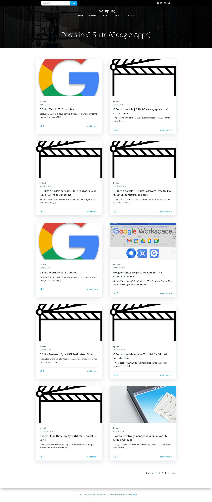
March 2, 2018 (119, 349)
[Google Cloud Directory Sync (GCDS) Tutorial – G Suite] (69, 404)
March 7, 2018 (45, 268)
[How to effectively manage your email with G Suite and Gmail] (143, 404)
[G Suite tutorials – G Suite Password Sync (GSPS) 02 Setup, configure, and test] (143, 159)
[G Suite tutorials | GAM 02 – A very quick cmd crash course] (143, 77)
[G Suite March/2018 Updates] (69, 77)
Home (80, 15)
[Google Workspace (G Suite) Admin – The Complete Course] (143, 241)
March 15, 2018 (119, 186)
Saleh (44, 101)
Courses (92, 15)
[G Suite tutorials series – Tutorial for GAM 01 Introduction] (143, 322)
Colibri (134, 494)
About (118, 15)
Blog (105, 15)
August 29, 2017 (119, 431)
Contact (130, 15)
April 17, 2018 (45, 104)
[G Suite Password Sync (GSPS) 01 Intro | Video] (69, 322)
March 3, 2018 (119, 268)
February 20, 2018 (47, 431)
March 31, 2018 (46, 186)
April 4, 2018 (118, 104)
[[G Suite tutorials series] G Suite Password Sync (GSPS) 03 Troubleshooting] (69, 159)
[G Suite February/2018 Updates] (69, 241)
